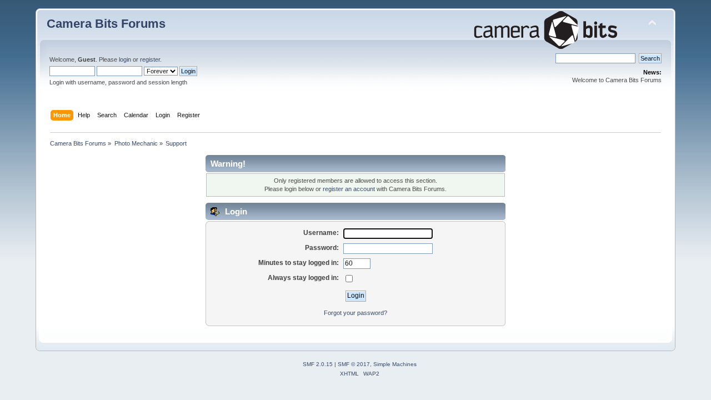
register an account (349, 189)
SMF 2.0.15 (318, 364)
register (150, 59)
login (125, 59)
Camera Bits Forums (106, 24)
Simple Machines (395, 364)
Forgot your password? (355, 312)
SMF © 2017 (354, 364)
